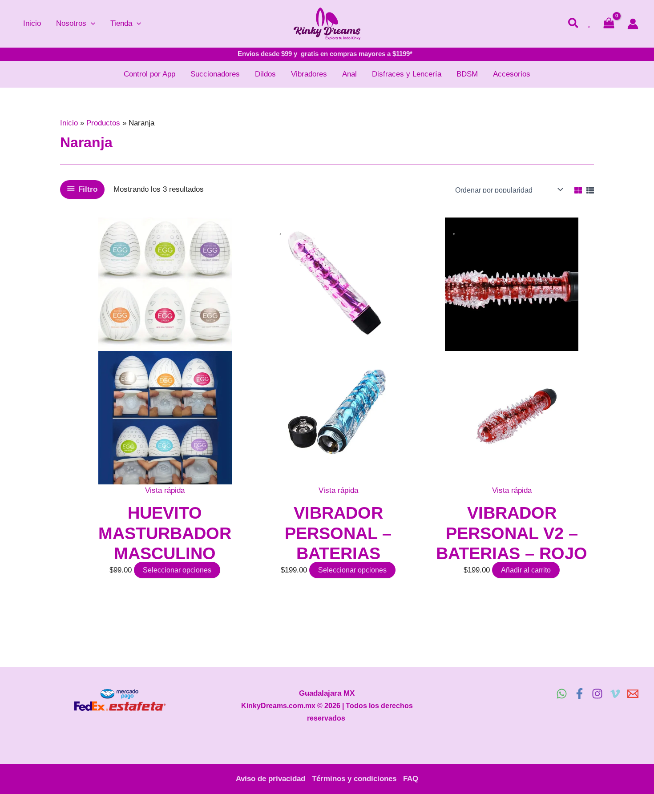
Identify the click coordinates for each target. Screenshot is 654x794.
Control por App (149, 74)
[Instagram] (597, 693)
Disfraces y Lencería (406, 74)
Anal (349, 74)
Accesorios (511, 74)
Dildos (265, 74)
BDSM (467, 74)
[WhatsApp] (561, 693)
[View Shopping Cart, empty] (608, 23)
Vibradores (309, 74)
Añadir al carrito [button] (526, 570)
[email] (632, 693)
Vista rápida (165, 490)
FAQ (410, 778)
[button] (90, 23)
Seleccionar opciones (177, 570)
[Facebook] (579, 693)
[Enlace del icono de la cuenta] (632, 23)
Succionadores (215, 74)
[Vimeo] (615, 693)
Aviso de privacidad (270, 778)
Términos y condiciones (354, 778)
